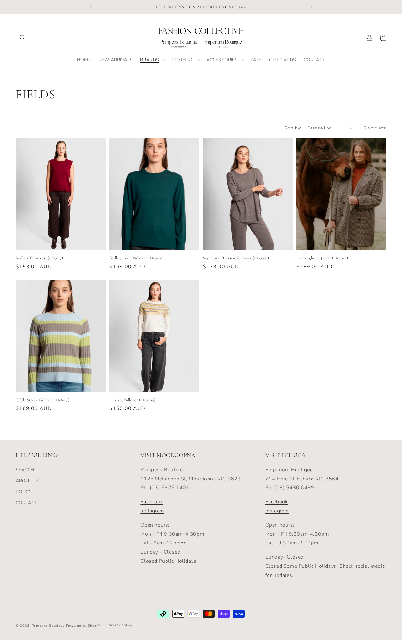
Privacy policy (119, 625)
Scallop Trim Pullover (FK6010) (136, 257)
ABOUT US (28, 481)
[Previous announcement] (91, 7)
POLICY (24, 492)
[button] (23, 38)
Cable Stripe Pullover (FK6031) (43, 399)
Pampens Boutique (48, 625)
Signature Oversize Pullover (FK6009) (236, 257)
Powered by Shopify (83, 625)
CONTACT (26, 503)
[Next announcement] (311, 7)
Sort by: (293, 128)
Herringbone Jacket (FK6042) (322, 257)
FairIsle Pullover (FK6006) (132, 399)
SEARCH (25, 470)
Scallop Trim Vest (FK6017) (39, 257)
